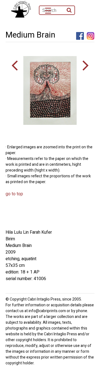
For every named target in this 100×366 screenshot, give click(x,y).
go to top (14, 194)
